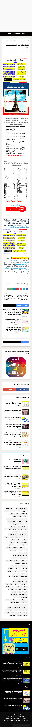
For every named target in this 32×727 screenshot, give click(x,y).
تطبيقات (18, 552)
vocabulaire (24, 537)
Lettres (25, 524)
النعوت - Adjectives (18, 550)
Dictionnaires (24, 513)
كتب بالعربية (9, 283)
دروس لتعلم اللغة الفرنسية (19, 261)
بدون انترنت (10, 714)
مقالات (17, 610)
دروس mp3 (25, 568)
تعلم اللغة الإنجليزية (23, 560)
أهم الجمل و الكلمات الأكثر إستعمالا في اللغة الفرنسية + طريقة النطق (12, 418)
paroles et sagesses (22, 534)
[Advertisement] (16, 16)
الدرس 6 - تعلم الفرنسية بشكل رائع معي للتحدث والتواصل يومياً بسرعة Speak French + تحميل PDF (12, 468)
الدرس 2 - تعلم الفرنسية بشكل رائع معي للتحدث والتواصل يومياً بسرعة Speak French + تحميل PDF (12, 672)
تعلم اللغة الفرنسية (18, 283)
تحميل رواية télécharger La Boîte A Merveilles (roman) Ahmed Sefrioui (12, 411)
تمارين (7, 560)
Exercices (10, 513)
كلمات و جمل (17, 604)
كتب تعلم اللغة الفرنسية (23, 284)
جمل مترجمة (17, 563)
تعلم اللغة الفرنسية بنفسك (16, 34)
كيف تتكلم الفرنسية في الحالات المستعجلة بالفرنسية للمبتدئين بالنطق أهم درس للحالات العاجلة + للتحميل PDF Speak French (12, 443)
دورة (10, 576)
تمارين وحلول (24, 563)
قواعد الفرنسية (21, 264)
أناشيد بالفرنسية (12, 545)
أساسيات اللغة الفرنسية (15, 537)
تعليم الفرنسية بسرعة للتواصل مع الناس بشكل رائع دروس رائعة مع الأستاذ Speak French (12, 476)
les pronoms (8, 529)
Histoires (25, 521)
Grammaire (9, 518)
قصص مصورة (14, 591)
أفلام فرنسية (12, 539)
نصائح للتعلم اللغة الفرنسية (22, 615)
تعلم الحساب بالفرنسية (23, 558)
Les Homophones (11, 521)
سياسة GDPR (17, 720)
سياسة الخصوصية (9, 718)
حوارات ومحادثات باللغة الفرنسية (21, 565)
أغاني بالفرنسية (24, 539)
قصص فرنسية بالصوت (10, 586)
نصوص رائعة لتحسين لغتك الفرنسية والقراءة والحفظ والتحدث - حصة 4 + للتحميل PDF (13, 403)
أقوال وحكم (12, 542)
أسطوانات (7, 537)
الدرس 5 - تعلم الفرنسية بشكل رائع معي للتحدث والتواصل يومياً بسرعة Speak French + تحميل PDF (12, 484)
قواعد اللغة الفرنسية (23, 594)
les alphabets (24, 529)
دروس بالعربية (24, 571)
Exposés (25, 516)
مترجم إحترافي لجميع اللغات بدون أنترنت (16, 716)
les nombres (16, 529)
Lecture (19, 521)
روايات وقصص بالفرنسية (22, 584)
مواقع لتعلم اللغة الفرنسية (22, 612)
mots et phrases (16, 531)
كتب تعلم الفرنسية (19, 268)
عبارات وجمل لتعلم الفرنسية (10, 584)
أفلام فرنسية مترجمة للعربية (22, 542)
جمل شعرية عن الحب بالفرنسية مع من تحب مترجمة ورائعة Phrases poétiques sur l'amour (12, 426)
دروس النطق (10, 568)
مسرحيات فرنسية (24, 610)
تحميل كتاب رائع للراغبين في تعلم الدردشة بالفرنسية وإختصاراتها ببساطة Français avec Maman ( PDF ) (13, 329)
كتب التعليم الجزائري (23, 599)
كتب (13, 283)
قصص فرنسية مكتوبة (23, 591)
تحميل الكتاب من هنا (16, 205)
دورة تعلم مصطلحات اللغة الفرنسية (20, 578)
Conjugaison (24, 511)
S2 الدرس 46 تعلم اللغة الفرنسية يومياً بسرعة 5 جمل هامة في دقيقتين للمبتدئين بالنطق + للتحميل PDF (13, 321)
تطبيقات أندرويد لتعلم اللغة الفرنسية (20, 555)
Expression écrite (23, 518)
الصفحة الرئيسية (25, 40)
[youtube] (9, 389)
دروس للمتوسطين (23, 576)
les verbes (24, 531)
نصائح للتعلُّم (12, 615)
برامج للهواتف (24, 552)
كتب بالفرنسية (24, 602)
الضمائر (26, 550)
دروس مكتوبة (15, 576)
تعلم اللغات (14, 558)
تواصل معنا (6, 720)
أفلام (18, 539)
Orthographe (14, 524)
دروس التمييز (18, 568)
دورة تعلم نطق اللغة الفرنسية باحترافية (20, 581)
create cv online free (16, 722)
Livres (20, 40)
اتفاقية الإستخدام (25, 720)
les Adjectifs (12, 526)
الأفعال (20, 547)
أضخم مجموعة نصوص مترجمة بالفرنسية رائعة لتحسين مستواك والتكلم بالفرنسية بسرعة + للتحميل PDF (12, 434)
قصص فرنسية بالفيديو (23, 589)
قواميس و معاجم (13, 594)
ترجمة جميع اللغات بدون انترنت (20, 718)
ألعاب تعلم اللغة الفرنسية (22, 545)
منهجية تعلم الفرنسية (10, 610)
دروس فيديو (10, 571)
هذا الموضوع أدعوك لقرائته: (19, 227)
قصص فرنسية (19, 586)
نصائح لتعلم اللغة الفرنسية (10, 612)
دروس (11, 565)
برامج (11, 550)
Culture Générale (15, 511)
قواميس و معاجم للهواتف (22, 597)
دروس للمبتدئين (16, 573)
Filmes (15, 518)
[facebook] (22, 389)
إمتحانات (25, 547)
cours (18, 526)
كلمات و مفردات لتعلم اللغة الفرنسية (20, 607)
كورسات (9, 607)
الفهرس (11, 720)
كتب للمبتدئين (24, 604)
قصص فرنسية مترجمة (12, 589)
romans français (12, 534)
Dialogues (7, 511)
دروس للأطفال (24, 573)
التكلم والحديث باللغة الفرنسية (11, 547)
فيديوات (25, 586)
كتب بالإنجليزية (14, 599)
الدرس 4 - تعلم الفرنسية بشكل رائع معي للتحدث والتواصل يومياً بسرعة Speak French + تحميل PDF (12, 493)
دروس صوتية (17, 571)
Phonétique (24, 526)
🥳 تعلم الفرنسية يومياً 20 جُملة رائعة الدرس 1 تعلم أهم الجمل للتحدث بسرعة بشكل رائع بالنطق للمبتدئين (12, 680)
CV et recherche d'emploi (21, 508)
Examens (17, 513)
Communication (9, 508)
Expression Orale (17, 516)
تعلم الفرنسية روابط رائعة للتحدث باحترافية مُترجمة (14, 460)
